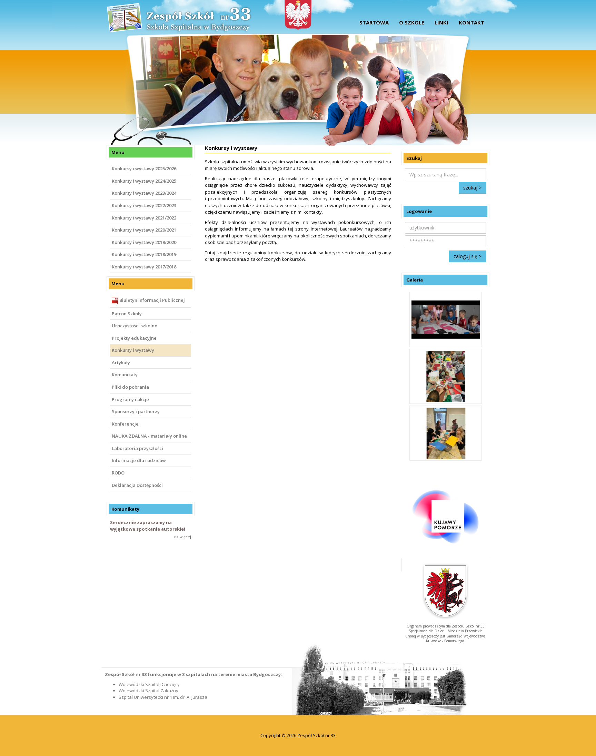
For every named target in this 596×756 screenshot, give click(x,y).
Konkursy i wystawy (133, 350)
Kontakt (471, 22)
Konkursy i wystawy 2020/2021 (144, 230)
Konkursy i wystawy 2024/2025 (144, 181)
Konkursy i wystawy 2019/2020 (144, 242)
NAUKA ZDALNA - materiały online (149, 436)
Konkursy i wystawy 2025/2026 (144, 168)
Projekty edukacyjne (134, 338)
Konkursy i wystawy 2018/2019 (144, 254)
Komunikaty (125, 374)
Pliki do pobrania (130, 387)
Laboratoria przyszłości (137, 448)
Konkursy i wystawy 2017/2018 (144, 267)
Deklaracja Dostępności (137, 485)
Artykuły (121, 362)
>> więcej (182, 536)
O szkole (411, 22)
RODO (118, 473)
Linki (441, 22)
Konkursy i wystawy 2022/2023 (144, 205)
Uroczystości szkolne (134, 326)
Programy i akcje (130, 399)
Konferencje (125, 424)
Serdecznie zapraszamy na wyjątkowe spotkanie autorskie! (147, 525)
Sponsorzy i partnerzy (136, 411)
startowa (374, 22)
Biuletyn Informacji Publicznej (151, 300)
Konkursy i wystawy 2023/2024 (144, 193)
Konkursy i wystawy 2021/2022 (144, 218)
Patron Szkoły (127, 313)
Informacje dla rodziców (139, 460)
